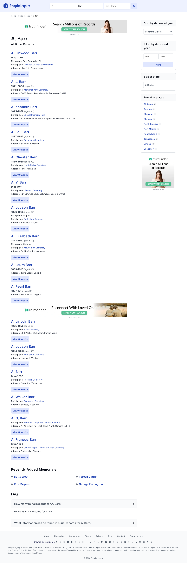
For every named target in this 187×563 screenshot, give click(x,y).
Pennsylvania (152, 134)
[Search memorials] (134, 6)
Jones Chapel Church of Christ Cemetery (44, 447)
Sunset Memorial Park (34, 115)
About (47, 536)
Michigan (149, 114)
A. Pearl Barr (21, 286)
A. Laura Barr (21, 265)
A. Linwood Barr (24, 53)
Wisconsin (150, 149)
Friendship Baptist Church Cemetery (42, 422)
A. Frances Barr (24, 440)
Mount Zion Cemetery (34, 247)
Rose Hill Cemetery (33, 379)
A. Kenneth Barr (24, 107)
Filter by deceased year (156, 46)
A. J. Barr (18, 82)
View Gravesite (20, 74)
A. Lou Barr (20, 132)
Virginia (149, 144)
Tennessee (150, 139)
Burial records (24, 16)
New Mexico (151, 129)
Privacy (99, 536)
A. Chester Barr (24, 157)
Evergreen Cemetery (34, 401)
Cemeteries (74, 536)
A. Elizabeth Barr (25, 236)
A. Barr (16, 372)
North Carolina (152, 124)
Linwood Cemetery (33, 190)
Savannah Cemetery (34, 140)
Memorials (59, 536)
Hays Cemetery (31, 329)
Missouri (149, 119)
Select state (152, 76)
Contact (121, 536)
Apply (158, 64)
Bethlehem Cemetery (34, 219)
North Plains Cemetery (35, 165)
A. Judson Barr (23, 207)
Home (13, 16)
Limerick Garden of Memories (38, 64)
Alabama (149, 104)
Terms (88, 536)
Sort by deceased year (158, 23)
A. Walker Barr (23, 397)
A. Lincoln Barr (23, 321)
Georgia (149, 109)
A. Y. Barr (18, 182)
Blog (110, 536)
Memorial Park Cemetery (36, 89)
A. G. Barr (19, 418)
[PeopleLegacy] (17, 5)
